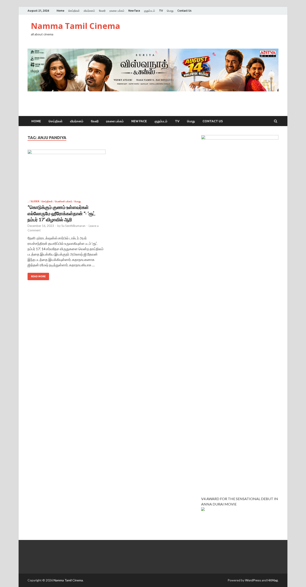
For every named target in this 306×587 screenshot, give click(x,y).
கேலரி (102, 10)
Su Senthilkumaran (73, 226)
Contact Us (184, 10)
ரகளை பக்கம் (117, 10)
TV (161, 10)
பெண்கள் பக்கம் (63, 201)
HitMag (272, 580)
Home (60, 10)
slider (34, 201)
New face (134, 10)
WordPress (253, 580)
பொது (170, 10)
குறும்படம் (149, 10)
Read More (38, 276)
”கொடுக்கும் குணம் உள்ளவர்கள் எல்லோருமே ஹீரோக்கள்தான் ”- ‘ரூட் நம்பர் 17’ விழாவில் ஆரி (61, 213)
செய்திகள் (74, 10)
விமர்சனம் (89, 10)
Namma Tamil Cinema (75, 25)
